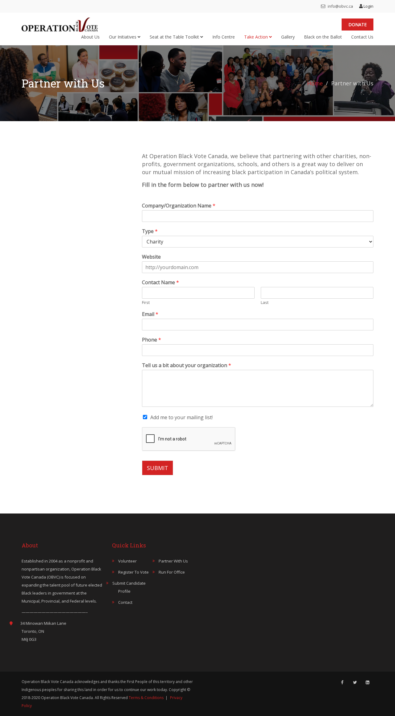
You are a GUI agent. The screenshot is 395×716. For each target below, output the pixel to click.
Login (368, 6)
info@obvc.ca (340, 6)
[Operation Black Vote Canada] (60, 23)
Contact (125, 602)
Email (150, 314)
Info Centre (223, 37)
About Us (90, 37)
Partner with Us (173, 561)
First (146, 302)
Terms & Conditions (146, 697)
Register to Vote (133, 572)
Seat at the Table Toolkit (175, 37)
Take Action (256, 37)
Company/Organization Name (178, 206)
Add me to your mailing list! (181, 417)
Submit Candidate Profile (129, 587)
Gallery (288, 37)
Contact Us (362, 37)
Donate (357, 24)
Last (264, 302)
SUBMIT (157, 468)
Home (315, 83)
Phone (151, 340)
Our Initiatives (123, 37)
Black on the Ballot (323, 37)
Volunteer (127, 561)
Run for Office (172, 572)
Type (150, 231)
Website (151, 257)
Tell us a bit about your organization (186, 365)
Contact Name (160, 282)
